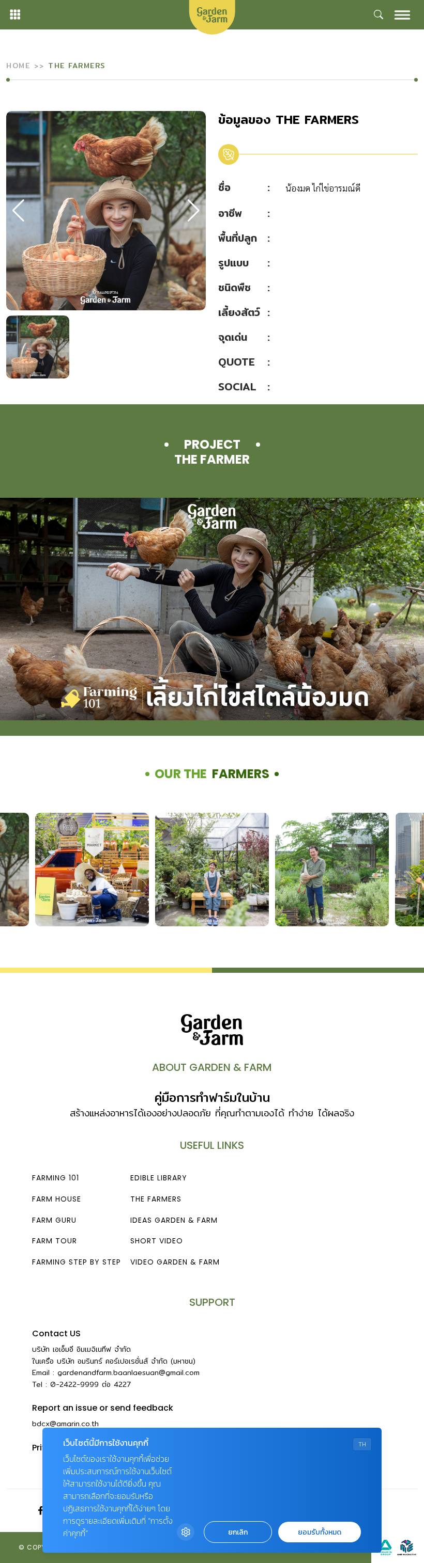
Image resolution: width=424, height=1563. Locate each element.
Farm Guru (54, 1220)
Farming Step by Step (76, 1262)
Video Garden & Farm (175, 1262)
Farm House (56, 1199)
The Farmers (76, 65)
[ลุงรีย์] (92, 869)
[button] (194, 210)
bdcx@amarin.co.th (65, 1423)
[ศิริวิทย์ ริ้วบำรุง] (332, 869)
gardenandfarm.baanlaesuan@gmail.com (128, 1372)
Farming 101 (55, 1178)
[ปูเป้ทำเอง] (212, 869)
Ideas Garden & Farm (174, 1220)
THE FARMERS (155, 1199)
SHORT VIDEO (156, 1241)
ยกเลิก (238, 1532)
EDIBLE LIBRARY (158, 1178)
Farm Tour (54, 1241)
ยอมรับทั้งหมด (319, 1532)
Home (18, 65)
